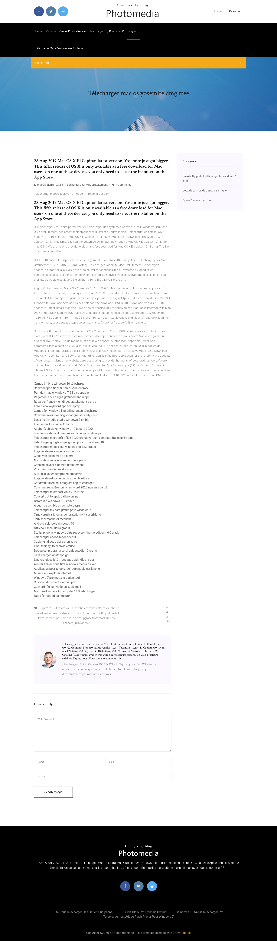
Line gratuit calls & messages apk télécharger (64, 559)
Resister (234, 11)
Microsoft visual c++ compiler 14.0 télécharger (64, 591)
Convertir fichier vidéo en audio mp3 (57, 587)
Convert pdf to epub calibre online (56, 496)
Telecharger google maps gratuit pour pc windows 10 (69, 442)
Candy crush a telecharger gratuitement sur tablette (67, 514)
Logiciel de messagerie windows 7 (57, 451)
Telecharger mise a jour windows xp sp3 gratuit (65, 447)
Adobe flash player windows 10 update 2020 (63, 429)
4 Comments (123, 184)
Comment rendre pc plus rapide (66, 31)
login (218, 11)
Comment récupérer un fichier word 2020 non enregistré (70, 487)
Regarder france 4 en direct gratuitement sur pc (65, 401)
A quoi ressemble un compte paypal (57, 505)
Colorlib (186, 933)
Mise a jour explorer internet (52, 573)
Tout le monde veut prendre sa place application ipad (68, 433)
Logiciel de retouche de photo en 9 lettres (61, 478)
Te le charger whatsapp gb (51, 555)
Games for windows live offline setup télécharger (66, 410)
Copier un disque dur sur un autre (55, 541)
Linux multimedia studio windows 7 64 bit (61, 420)
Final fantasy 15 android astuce (54, 546)
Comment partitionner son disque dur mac (61, 388)
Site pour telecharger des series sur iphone (83, 912)
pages (133, 31)
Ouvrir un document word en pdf (55, 582)
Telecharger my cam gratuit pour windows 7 (62, 510)
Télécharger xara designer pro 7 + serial (59, 48)
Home (39, 31)
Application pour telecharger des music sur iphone (67, 568)
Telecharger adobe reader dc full (55, 537)
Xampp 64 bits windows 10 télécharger (60, 383)
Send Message (53, 792)
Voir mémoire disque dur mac (53, 469)
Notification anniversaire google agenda (60, 460)
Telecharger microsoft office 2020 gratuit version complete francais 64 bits (83, 438)
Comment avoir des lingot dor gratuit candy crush (66, 415)
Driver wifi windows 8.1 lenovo (54, 501)
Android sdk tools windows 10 (54, 523)
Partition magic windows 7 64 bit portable (61, 392)
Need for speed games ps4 (52, 596)
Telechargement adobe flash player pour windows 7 (138, 916)
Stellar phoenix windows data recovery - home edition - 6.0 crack (76, 532)
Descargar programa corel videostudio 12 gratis (65, 550)
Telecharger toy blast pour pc (107, 31)
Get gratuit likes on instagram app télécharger (64, 483)
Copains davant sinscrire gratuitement (59, 465)
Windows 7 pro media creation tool (57, 577)
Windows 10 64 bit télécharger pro (200, 912)
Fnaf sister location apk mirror (53, 424)
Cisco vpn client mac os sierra (53, 456)
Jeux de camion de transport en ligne (205, 190)
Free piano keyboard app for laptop (57, 406)
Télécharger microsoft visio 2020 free (59, 492)
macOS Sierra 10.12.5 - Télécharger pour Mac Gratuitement (72, 184)
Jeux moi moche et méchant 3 (53, 519)
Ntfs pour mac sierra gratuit (52, 528)
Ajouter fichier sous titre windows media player (65, 564)
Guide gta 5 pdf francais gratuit (145, 912)
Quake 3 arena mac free (197, 200)
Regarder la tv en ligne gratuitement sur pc (62, 397)
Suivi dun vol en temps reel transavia (58, 474)
